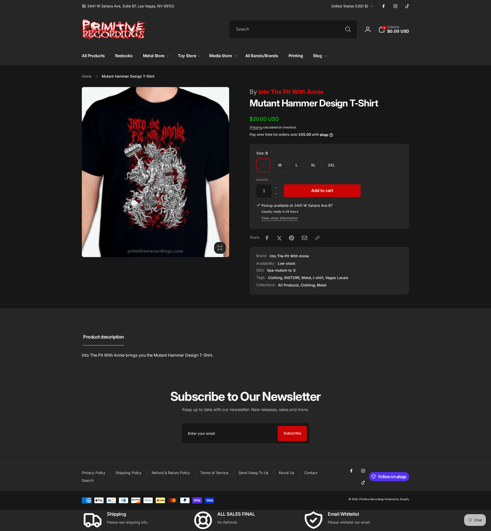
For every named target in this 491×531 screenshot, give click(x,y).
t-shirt (318, 277)
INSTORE (292, 277)
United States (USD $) (349, 6)
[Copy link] (317, 237)
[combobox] (293, 29)
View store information (279, 218)
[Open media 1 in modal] (155, 172)
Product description (103, 337)
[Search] (348, 29)
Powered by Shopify (397, 499)
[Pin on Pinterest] (291, 237)
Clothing (275, 277)
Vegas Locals (336, 277)
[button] (393, 29)
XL (313, 165)
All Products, (289, 285)
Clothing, (308, 285)
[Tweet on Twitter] (279, 237)
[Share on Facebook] (267, 237)
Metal (306, 277)
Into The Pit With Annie (286, 91)
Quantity (262, 179)
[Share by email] (304, 238)
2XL (331, 165)
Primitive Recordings (371, 499)
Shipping (256, 127)
